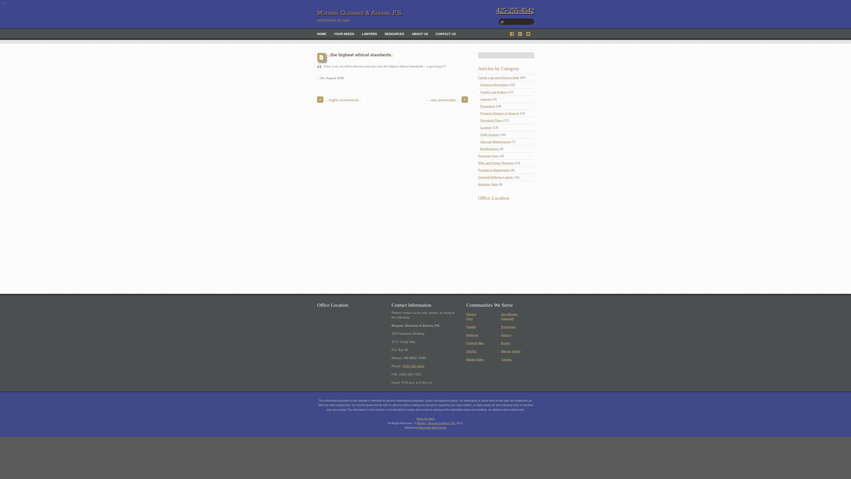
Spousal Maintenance (495, 141)
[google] (520, 33)
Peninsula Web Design (432, 427)
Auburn (506, 335)
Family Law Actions (493, 92)
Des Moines (509, 314)
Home (321, 34)
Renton (471, 314)
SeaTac (471, 351)
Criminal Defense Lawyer (495, 177)
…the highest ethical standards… (361, 55)
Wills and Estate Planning (495, 163)
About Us (420, 34)
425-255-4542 (515, 10)
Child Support (489, 134)
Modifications (489, 149)
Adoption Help (488, 184)
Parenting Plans (491, 120)
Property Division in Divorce (499, 113)
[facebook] (512, 33)
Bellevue (472, 335)
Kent (469, 318)
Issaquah (507, 318)
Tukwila (506, 359)
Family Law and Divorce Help (498, 77)
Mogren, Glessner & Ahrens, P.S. (436, 423)
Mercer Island (510, 351)
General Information (494, 84)
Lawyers (369, 34)
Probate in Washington (494, 170)
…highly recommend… (340, 99)
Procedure (487, 106)
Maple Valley (475, 359)
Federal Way (475, 343)
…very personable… (446, 99)
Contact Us (446, 34)
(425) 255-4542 (413, 366)
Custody (486, 127)
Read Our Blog (426, 418)
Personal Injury (488, 156)
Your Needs (344, 34)
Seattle (471, 327)
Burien (505, 343)
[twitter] (528, 33)
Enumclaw (508, 327)
